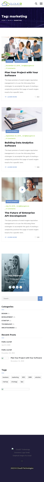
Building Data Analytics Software (19, 144)
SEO (23, 377)
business (5, 377)
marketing (15, 377)
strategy (14, 382)
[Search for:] (22, 298)
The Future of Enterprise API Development (20, 214)
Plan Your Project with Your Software (21, 74)
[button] (22, 461)
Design (9, 61)
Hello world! (7, 342)
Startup (5, 321)
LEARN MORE (12, 97)
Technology (7, 324)
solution (38, 377)
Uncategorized (8, 328)
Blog (10, 20)
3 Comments (10, 68)
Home (3, 20)
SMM (30, 377)
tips (22, 382)
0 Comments (11, 138)
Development (21, 61)
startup (5, 382)
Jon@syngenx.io (27, 65)
